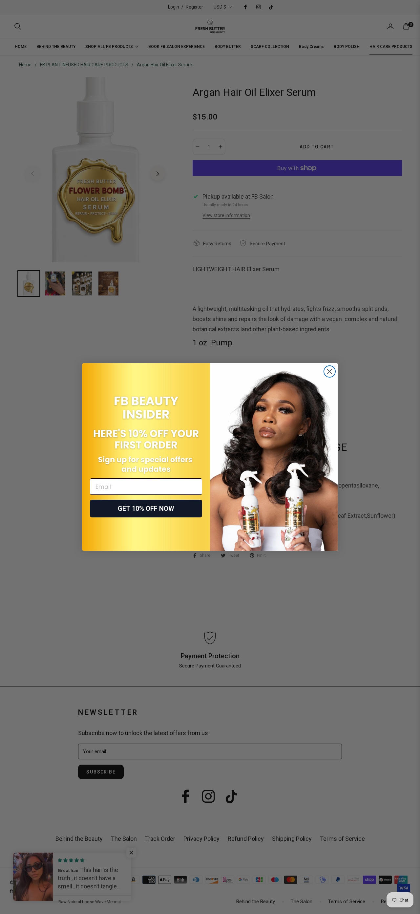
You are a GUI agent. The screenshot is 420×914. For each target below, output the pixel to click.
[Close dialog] (329, 371)
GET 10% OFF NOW (146, 508)
